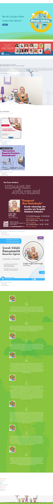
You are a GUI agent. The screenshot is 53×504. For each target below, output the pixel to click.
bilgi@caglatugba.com (3, 490)
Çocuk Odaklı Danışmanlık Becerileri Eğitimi (5, 282)
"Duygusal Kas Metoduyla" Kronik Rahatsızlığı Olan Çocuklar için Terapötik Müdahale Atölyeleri (12, 231)
